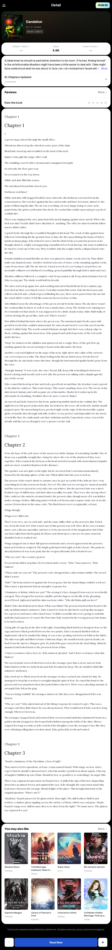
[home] (4, 5)
